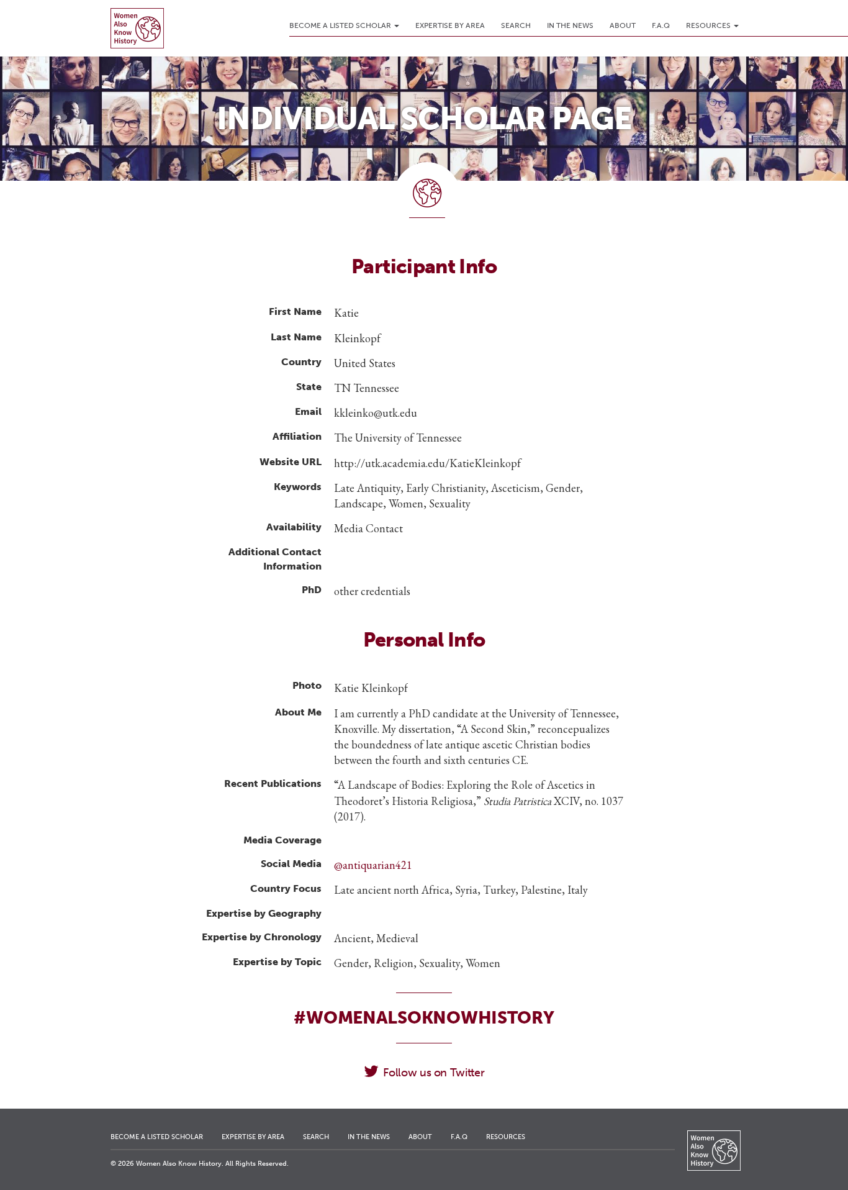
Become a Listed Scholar (341, 25)
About (623, 25)
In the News (570, 25)
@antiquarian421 (373, 865)
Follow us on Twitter (433, 1072)
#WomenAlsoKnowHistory (424, 1017)
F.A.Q (661, 25)
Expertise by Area (450, 25)
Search (516, 25)
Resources (709, 25)
